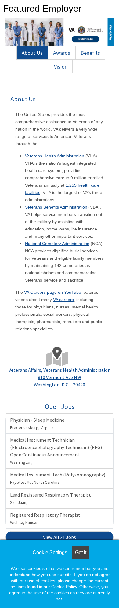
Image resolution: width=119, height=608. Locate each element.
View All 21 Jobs (59, 537)
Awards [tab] (61, 52)
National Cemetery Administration (57, 243)
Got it (80, 552)
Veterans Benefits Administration (56, 207)
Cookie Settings (50, 552)
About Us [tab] (32, 52)
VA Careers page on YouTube (52, 292)
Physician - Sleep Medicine (37, 423)
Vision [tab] (60, 66)
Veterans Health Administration (54, 155)
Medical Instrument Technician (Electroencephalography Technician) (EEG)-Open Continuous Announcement (57, 451)
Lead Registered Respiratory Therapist (50, 498)
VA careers (63, 299)
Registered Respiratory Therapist (45, 518)
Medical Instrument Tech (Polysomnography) (57, 478)
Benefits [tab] (90, 52)
